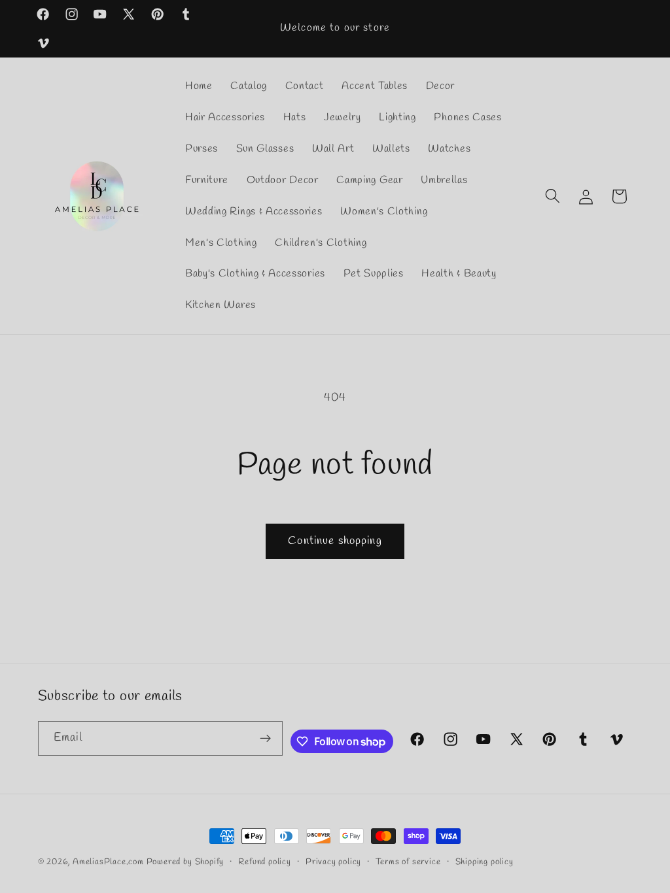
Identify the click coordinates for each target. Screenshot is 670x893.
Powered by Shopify (185, 862)
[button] (552, 196)
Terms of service (408, 862)
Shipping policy (484, 862)
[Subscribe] (265, 738)
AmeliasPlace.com (108, 862)
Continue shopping (335, 540)
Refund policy (264, 862)
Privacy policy (333, 862)
